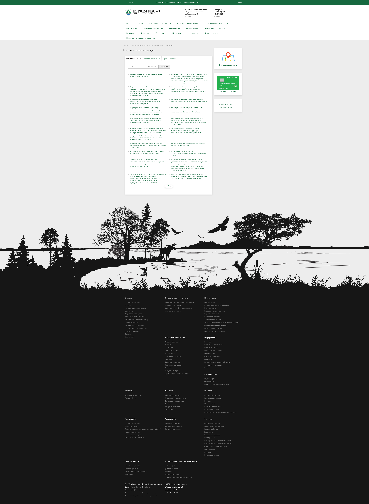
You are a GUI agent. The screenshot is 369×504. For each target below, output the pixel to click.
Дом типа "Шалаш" (172, 469)
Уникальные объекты (212, 435)
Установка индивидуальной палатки (178, 477)
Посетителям (131, 28)
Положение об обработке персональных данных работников (143, 496)
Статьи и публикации (212, 356)
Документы (129, 311)
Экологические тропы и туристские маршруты (221, 322)
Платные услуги (210, 308)
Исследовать (177, 33)
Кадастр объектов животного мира (217, 441)
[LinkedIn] (209, 484)
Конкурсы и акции (211, 348)
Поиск (137, 490)
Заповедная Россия (191, 2)
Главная (129, 23)
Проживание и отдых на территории (141, 38)
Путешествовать (211, 33)
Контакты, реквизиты (133, 395)
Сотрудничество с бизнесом (175, 398)
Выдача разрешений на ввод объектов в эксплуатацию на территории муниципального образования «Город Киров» (145, 102)
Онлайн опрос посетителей (186, 23)
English (158, 2)
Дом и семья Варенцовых (134, 438)
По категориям (135, 66)
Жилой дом (169, 472)
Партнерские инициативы (174, 401)
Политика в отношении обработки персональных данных (142, 493)
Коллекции (169, 348)
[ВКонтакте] (205, 484)
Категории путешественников (136, 472)
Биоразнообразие (211, 429)
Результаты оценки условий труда (217, 362)
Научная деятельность (173, 426)
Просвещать (161, 33)
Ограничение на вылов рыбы (215, 325)
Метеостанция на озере (213, 328)
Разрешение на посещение (160, 23)
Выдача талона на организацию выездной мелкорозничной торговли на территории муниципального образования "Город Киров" (186, 131)
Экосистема (208, 432)
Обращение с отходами (213, 365)
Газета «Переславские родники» (216, 384)
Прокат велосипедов (172, 362)
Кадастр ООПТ (209, 438)
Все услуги (169, 45)
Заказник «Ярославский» (134, 325)
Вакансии (128, 334)
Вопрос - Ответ (130, 398)
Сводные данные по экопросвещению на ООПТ (142, 429)
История (128, 305)
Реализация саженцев (173, 356)
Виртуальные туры (171, 371)
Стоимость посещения (173, 365)
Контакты (222, 28)
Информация (174, 28)
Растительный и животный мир (136, 320)
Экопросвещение (131, 426)
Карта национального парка (135, 317)
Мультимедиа (192, 28)
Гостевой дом (170, 466)
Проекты (168, 404)
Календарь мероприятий (213, 345)
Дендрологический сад (153, 28)
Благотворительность (212, 398)
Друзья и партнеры (132, 331)
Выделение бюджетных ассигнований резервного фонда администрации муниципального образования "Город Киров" (148, 145)
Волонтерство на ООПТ (213, 407)
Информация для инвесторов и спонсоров (220, 412)
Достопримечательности (213, 320)
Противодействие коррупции (136, 328)
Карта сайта (129, 490)
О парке (139, 23)
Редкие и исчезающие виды (214, 426)
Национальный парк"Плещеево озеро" (147, 12)
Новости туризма (131, 469)
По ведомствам (151, 66)
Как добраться (209, 302)
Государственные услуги (140, 45)
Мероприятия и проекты (213, 351)
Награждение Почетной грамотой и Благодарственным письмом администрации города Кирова (188, 153)
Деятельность (170, 353)
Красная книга (209, 449)
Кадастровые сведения (133, 314)
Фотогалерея (169, 368)
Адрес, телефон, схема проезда (176, 374)
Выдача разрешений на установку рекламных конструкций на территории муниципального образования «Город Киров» (145, 120)
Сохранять (193, 33)
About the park (136, 487)
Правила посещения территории (216, 305)
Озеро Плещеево (131, 322)
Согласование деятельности (216, 23)
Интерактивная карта (212, 317)
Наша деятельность (132, 432)
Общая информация (132, 302)
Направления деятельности (135, 308)
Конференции (209, 353)
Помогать (145, 33)
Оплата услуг (209, 28)
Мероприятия (209, 404)
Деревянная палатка (172, 474)
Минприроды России (173, 2)
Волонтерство (130, 337)
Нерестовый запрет (211, 314)
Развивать (130, 33)
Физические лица (157, 45)
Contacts (146, 487)
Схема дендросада (171, 351)
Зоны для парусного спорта (214, 331)
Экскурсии (168, 359)
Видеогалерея (209, 379)
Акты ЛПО (208, 359)
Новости (207, 342)
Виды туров (129, 474)
